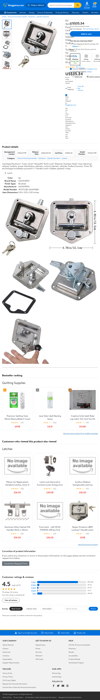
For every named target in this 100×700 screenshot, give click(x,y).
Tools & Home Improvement (17, 17)
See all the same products (88, 544)
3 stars (33, 588)
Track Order (65, 633)
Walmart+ (39, 655)
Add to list (78, 77)
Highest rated (31, 608)
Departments (12, 12)
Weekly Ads (81, 633)
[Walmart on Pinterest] (67, 686)
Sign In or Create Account (27, 633)
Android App (56, 676)
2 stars (33, 591)
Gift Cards (39, 659)
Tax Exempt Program (76, 662)
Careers (85, 12)
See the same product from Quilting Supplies (80, 433)
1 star (34, 593)
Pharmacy (75, 12)
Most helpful (47, 608)
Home (4, 17)
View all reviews (11, 600)
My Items (94, 12)
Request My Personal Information (15, 684)
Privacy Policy (8, 676)
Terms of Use (7, 673)
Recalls (71, 652)
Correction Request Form (15, 563)
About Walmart (8, 645)
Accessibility (73, 655)
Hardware (31, 17)
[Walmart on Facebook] (53, 686)
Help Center (48, 633)
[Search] (77, 5)
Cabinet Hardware (42, 17)
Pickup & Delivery (62, 12)
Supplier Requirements (11, 662)
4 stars (33, 585)
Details (89, 72)
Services (23, 12)
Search (93, 608)
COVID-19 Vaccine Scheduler (79, 645)
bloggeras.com (70, 105)
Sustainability (7, 659)
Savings (31, 12)
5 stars (33, 582)
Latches (64, 158)
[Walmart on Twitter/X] (58, 686)
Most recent (16, 608)
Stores (38, 648)
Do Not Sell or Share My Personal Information (19, 687)
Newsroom (7, 652)
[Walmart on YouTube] (62, 686)
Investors (6, 655)
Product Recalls (74, 659)
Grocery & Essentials (44, 12)
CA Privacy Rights (9, 680)
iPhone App (56, 673)
